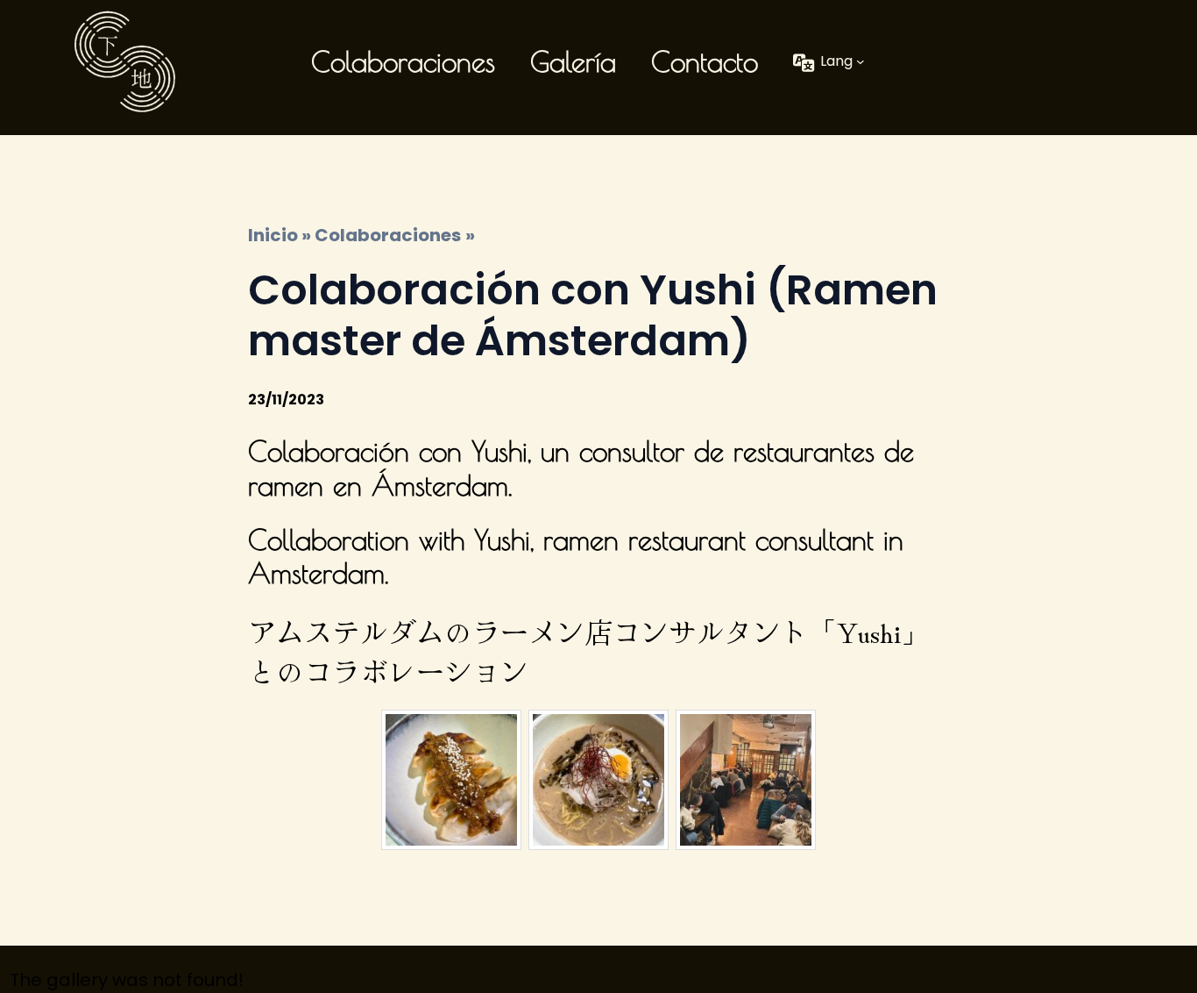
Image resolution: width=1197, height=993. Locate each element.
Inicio (274, 235)
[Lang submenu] (860, 61)
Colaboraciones (388, 235)
